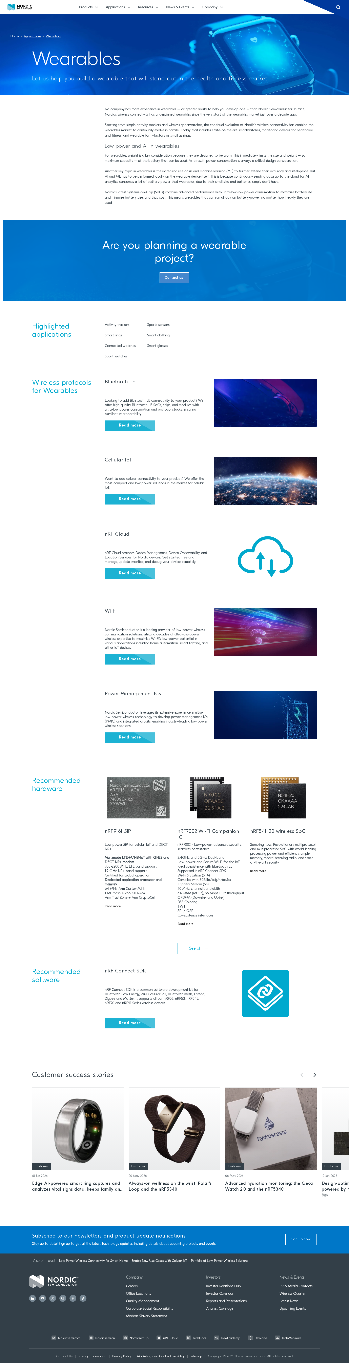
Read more (130, 425)
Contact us (174, 278)
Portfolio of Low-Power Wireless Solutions (219, 1261)
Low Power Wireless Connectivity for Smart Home (93, 1261)
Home (15, 36)
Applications (32, 36)
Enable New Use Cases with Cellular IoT (159, 1261)
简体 (325, 1195)
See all (195, 949)
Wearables (53, 36)
